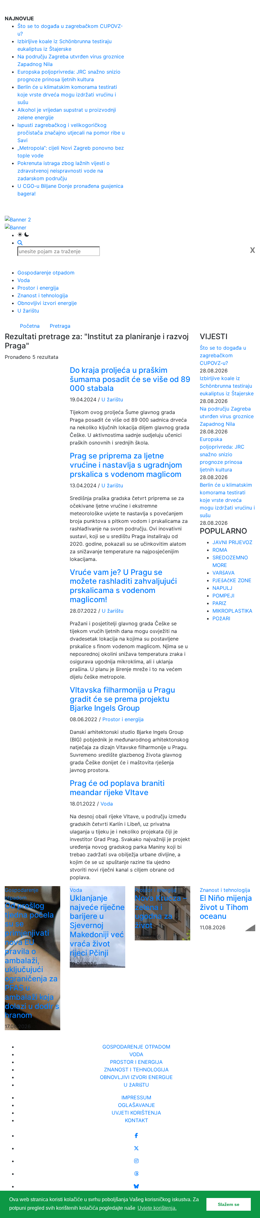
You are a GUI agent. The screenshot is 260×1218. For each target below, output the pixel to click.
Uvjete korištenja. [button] (157, 1208)
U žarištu (28, 310)
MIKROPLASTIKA (232, 611)
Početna (30, 326)
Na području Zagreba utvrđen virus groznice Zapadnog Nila (227, 416)
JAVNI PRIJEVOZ (232, 542)
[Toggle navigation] (251, 7)
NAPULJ (222, 588)
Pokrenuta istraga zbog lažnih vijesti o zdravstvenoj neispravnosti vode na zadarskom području (63, 170)
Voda (23, 280)
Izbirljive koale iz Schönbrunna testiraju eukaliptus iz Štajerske (227, 386)
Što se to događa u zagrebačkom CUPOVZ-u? (223, 355)
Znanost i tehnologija (42, 295)
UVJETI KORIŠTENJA (136, 1112)
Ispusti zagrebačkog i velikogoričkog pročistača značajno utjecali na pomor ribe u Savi (71, 132)
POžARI (221, 618)
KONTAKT (136, 1120)
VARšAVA (223, 572)
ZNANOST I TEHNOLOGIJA (136, 1069)
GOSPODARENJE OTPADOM (136, 1047)
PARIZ (219, 603)
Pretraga (60, 326)
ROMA (219, 550)
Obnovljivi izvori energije (47, 303)
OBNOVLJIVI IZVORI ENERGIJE (136, 1077)
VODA (136, 1054)
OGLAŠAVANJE (136, 1105)
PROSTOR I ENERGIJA (136, 1062)
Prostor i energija (38, 288)
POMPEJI (223, 595)
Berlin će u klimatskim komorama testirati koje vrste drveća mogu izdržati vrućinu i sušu (67, 94)
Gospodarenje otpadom (46, 272)
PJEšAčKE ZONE (231, 580)
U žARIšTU (136, 1085)
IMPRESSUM (136, 1097)
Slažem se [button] (228, 1204)
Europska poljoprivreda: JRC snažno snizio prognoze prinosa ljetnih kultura (222, 454)
